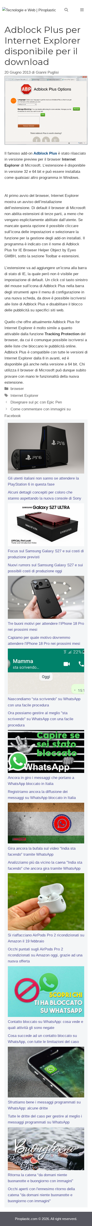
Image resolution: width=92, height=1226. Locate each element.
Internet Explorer (24, 395)
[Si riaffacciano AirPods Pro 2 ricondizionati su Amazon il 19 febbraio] (46, 902)
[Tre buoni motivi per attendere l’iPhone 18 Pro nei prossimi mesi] (46, 598)
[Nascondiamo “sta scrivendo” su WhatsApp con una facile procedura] (46, 672)
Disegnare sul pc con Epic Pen (36, 402)
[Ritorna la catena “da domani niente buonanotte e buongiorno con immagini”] (46, 1149)
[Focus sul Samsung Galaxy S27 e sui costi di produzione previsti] (46, 525)
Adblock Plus (45, 153)
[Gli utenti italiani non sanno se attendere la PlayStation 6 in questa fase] (46, 449)
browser (17, 389)
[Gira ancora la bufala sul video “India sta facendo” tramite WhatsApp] (46, 824)
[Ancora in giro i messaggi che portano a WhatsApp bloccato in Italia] (46, 752)
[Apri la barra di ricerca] (66, 10)
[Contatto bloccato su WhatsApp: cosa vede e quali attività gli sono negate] (46, 992)
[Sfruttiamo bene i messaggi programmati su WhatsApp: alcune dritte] (46, 1073)
